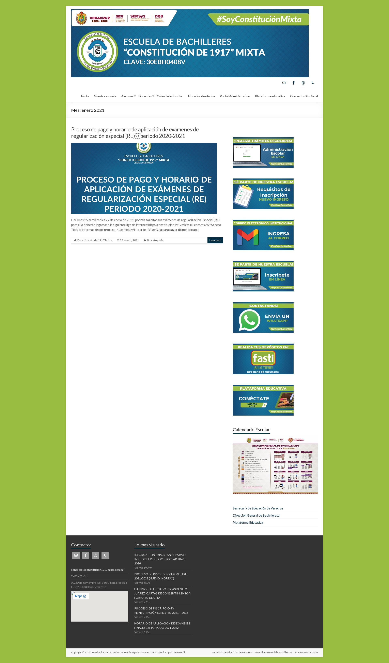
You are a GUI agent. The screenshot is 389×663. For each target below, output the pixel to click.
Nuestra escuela (105, 96)
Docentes (145, 96)
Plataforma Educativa (248, 522)
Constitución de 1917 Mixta (94, 240)
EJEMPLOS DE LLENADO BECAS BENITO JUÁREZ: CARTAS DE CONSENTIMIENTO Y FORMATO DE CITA (162, 593)
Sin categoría (155, 240)
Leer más (215, 240)
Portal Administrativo (235, 96)
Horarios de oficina (201, 96)
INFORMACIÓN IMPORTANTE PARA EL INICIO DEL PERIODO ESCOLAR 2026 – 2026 (160, 559)
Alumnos (127, 96)
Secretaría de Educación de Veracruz (258, 508)
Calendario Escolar (170, 96)
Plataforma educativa (270, 96)
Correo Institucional (304, 96)
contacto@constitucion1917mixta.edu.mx (97, 569)
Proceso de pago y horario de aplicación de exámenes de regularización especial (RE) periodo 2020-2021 (135, 132)
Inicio (85, 96)
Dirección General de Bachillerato (256, 515)
